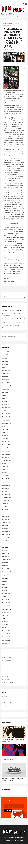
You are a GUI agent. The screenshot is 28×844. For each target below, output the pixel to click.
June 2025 (5, 395)
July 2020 (5, 578)
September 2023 (7, 460)
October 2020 (6, 568)
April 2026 (5, 364)
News (5, 673)
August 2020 (5, 575)
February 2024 (6, 445)
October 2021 (6, 531)
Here (7, 278)
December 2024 (6, 414)
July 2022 (5, 503)
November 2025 (6, 379)
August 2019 (5, 612)
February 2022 (6, 519)
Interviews (7, 667)
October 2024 (6, 420)
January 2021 (6, 559)
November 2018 (6, 640)
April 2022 (5, 513)
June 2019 (5, 618)
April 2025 (5, 401)
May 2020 (5, 584)
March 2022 (5, 516)
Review (6, 676)
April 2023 (5, 476)
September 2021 (7, 534)
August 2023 (5, 463)
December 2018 (6, 637)
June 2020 (5, 581)
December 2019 (6, 599)
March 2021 (5, 553)
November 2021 (6, 528)
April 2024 (5, 438)
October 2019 (6, 606)
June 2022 (5, 507)
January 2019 (6, 634)
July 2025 (5, 392)
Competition (7, 660)
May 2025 (5, 398)
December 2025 (6, 376)
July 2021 (5, 541)
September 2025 (7, 386)
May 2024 (5, 435)
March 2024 (5, 441)
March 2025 (5, 404)
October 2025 (6, 383)
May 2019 (5, 621)
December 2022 (6, 488)
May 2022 (5, 510)
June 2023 (5, 469)
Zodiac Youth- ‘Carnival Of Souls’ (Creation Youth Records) (12, 314)
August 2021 (5, 537)
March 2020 (5, 590)
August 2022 (5, 500)
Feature (6, 663)
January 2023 (6, 485)
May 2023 (5, 472)
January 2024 (6, 448)
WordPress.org (8, 706)
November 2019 (6, 603)
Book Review (7, 23)
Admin (6, 49)
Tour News (7, 679)
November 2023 (6, 454)
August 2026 (5, 352)
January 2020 (6, 596)
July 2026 (5, 355)
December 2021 (6, 525)
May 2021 (5, 547)
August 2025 (5, 389)
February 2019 (6, 630)
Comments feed (8, 703)
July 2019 (5, 615)
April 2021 (5, 550)
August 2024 (5, 426)
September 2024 (7, 423)
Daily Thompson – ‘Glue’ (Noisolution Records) (13, 322)
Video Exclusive (8, 682)
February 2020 (6, 593)
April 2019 (5, 624)
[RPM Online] (12, 9)
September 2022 (7, 497)
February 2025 (6, 407)
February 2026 (6, 370)
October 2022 (6, 494)
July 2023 (5, 466)
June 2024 (5, 432)
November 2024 (6, 417)
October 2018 (6, 643)
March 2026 (5, 367)
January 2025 (6, 410)
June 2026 (5, 358)
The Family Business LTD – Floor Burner (12, 310)
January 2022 (6, 522)
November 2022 (6, 491)
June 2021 (5, 544)
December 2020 (6, 562)
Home (10, 16)
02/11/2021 (13, 49)
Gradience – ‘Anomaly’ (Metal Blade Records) (13, 318)
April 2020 (5, 587)
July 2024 (5, 429)
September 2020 (7, 572)
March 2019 (5, 627)
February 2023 (6, 482)
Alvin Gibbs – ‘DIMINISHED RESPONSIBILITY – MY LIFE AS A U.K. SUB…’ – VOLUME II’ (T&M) (13, 38)
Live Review (7, 670)
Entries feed (7, 700)
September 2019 (7, 609)
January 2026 (6, 373)
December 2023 (6, 451)
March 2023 (5, 479)
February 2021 (6, 556)
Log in (5, 696)
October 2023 (6, 457)
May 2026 (5, 361)
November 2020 (6, 565)
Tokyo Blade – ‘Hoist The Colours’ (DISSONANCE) (10, 326)
